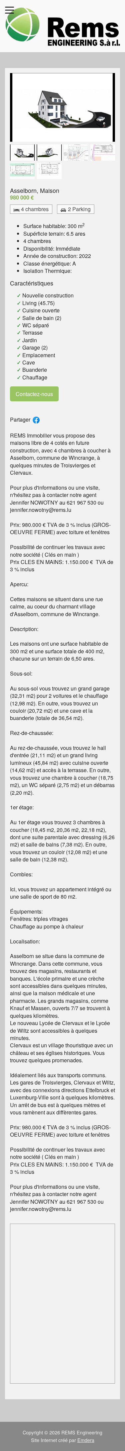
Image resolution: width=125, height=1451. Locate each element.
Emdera (85, 1439)
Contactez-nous (34, 394)
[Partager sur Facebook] (36, 420)
